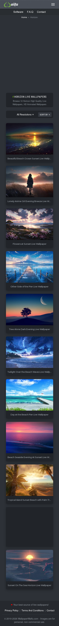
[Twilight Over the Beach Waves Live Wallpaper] (29, 352)
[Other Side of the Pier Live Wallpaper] (29, 267)
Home (24, 17)
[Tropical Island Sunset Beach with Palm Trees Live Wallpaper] (29, 480)
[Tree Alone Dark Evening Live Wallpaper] (29, 310)
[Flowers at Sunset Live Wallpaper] (29, 224)
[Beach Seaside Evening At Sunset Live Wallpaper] (29, 438)
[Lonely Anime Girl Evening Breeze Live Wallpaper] (29, 182)
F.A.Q (30, 12)
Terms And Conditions (33, 610)
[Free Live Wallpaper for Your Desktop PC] (11, 4)
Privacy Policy (11, 610)
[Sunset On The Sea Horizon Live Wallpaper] (29, 566)
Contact (41, 12)
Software (18, 12)
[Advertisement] (29, 54)
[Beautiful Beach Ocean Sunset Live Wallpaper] (29, 139)
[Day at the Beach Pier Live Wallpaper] (29, 395)
